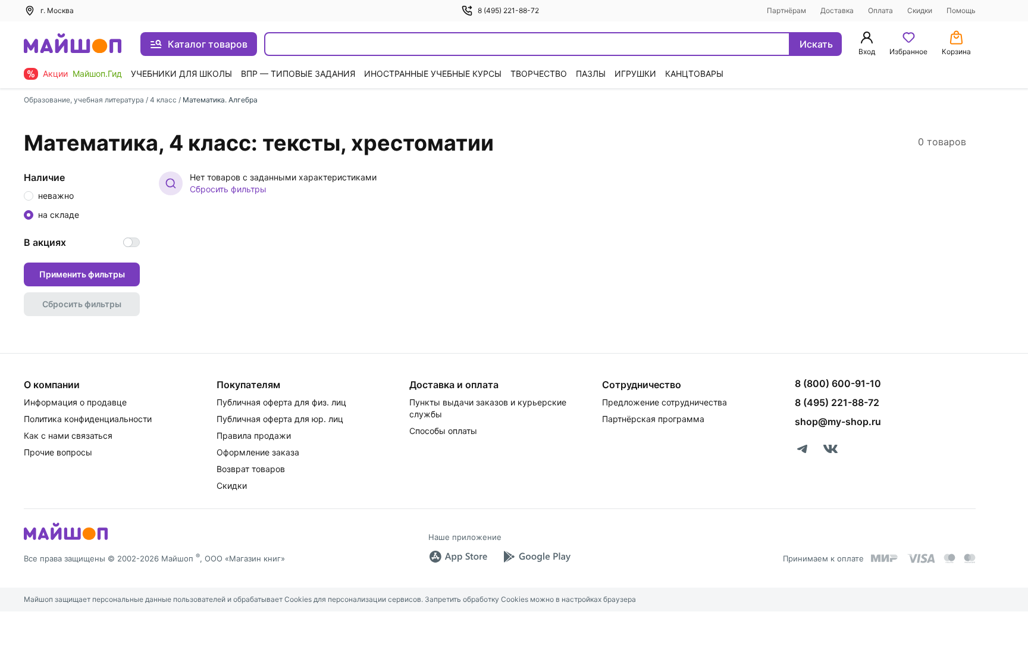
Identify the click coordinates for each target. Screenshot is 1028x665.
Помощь (961, 10)
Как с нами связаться (68, 435)
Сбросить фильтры (228, 189)
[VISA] (921, 558)
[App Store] (458, 557)
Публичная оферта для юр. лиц (280, 419)
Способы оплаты (443, 431)
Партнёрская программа (653, 419)
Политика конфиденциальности (88, 419)
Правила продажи (254, 435)
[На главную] (72, 44)
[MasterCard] (949, 558)
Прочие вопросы (58, 452)
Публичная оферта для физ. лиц (281, 402)
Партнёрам (786, 10)
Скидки (919, 10)
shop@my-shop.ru (838, 421)
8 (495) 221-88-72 (508, 10)
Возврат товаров (251, 469)
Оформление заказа (258, 452)
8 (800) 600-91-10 (838, 383)
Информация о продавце (75, 402)
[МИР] (884, 558)
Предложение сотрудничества (664, 402)
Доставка (837, 10)
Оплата (880, 10)
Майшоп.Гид (97, 73)
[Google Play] (536, 557)
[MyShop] (66, 539)
